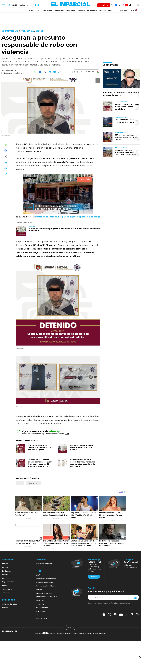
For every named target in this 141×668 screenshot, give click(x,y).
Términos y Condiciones (120, 603)
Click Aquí (93, 577)
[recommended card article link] (21, 231)
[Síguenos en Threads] (134, 4)
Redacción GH (10, 71)
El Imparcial (9, 31)
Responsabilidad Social (46, 586)
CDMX (38, 10)
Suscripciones (42, 608)
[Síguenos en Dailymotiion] (137, 614)
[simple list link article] (121, 79)
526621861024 (94, 562)
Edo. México (47, 10)
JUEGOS (30, 10)
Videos (5, 608)
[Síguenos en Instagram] (123, 4)
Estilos (5, 585)
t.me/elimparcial (131, 562)
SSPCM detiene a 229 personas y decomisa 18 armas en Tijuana (39, 447)
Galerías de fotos (9, 604)
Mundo (5, 567)
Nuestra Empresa (44, 593)
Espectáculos (8, 582)
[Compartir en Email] (54, 72)
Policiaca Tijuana (34, 483)
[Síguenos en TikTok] (130, 4)
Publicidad (41, 611)
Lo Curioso (6, 571)
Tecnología (7, 589)
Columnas (81, 10)
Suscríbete (103, 5)
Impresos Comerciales (46, 579)
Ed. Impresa (92, 10)
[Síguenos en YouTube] (126, 4)
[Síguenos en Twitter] (119, 4)
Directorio (40, 600)
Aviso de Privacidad (44, 582)
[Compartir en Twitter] (44, 72)
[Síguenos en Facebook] (116, 4)
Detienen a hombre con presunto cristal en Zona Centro (82, 447)
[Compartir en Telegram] (49, 72)
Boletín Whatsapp (44, 564)
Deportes (6, 578)
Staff (38, 575)
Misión (39, 589)
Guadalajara (59, 10)
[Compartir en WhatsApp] (35, 72)
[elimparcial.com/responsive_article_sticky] (139, 656)
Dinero (5, 575)
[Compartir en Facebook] (40, 72)
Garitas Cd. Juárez (127, 10)
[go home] (10, 631)
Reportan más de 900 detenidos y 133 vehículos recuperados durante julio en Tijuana (82, 463)
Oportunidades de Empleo (48, 597)
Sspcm (40, 31)
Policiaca (27, 31)
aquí (67, 434)
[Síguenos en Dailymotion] (137, 4)
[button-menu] (3, 5)
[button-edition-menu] (118, 10)
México (5, 564)
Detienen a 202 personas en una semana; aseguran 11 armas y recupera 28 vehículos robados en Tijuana (40, 464)
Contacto (40, 604)
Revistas (102, 10)
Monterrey (70, 10)
